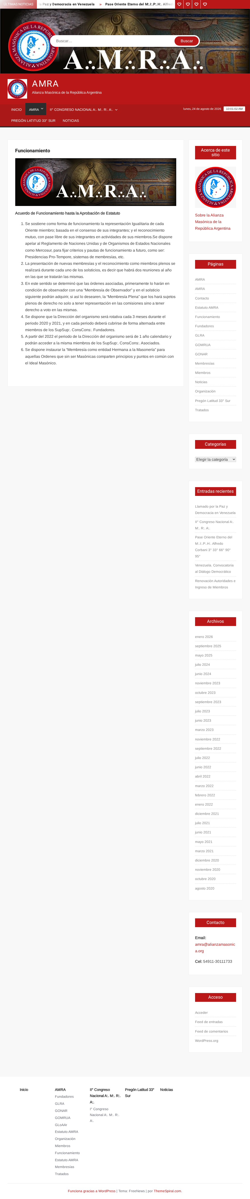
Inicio (16, 110)
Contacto (202, 298)
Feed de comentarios (211, 1031)
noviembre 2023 (207, 683)
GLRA (199, 335)
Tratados (202, 410)
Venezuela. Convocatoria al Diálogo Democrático (214, 568)
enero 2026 (204, 637)
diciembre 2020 (207, 860)
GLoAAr (61, 1125)
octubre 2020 (205, 879)
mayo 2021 (203, 842)
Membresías (204, 363)
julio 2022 (202, 758)
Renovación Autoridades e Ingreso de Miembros (215, 584)
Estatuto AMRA (206, 307)
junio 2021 (203, 832)
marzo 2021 (204, 851)
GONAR (201, 354)
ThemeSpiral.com (167, 1191)
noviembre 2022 (207, 739)
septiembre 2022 (208, 748)
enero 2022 (204, 804)
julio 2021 (202, 823)
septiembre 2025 (208, 646)
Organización (205, 391)
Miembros (202, 373)
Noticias (71, 121)
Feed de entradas (209, 1022)
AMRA (46, 83)
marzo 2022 (204, 786)
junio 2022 (203, 767)
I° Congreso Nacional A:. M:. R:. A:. (104, 1115)
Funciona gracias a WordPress (91, 1191)
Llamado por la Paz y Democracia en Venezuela (215, 509)
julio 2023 (202, 711)
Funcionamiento (207, 317)
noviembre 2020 (207, 869)
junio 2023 (203, 720)
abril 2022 (202, 776)
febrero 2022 (205, 795)
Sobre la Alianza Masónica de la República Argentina (212, 221)
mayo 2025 (203, 655)
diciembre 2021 (207, 814)
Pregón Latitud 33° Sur (33, 121)
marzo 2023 (204, 730)
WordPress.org (206, 1041)
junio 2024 (203, 674)
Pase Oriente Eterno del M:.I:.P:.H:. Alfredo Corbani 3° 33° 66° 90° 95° (150, 4)
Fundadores (204, 326)
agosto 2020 (204, 888)
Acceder (201, 1013)
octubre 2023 (205, 693)
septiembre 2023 (208, 702)
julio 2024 (202, 664)
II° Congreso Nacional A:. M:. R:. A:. (81, 110)
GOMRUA (202, 345)
